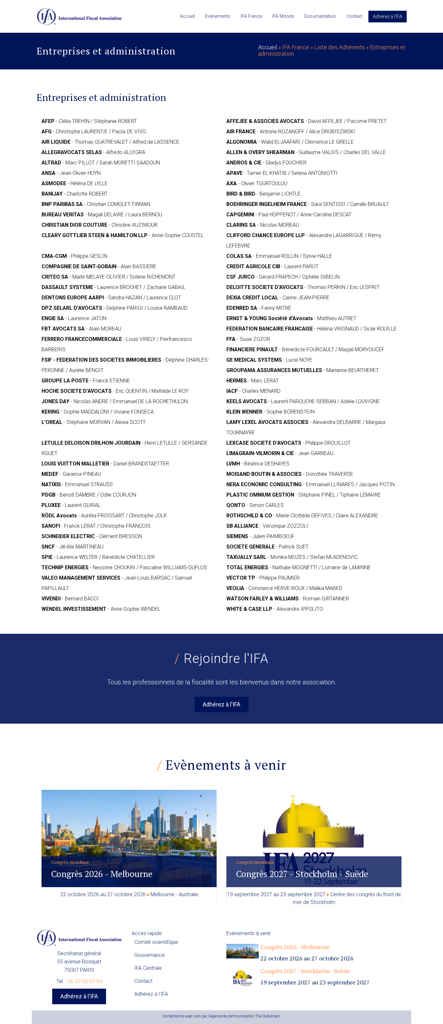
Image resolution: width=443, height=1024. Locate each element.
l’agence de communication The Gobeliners (244, 1016)
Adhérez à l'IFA (387, 16)
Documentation (320, 16)
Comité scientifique (156, 942)
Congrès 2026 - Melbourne (101, 874)
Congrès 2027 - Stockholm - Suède (302, 874)
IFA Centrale (148, 968)
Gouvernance (149, 955)
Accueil (187, 16)
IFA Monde (283, 16)
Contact (354, 16)
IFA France (251, 16)
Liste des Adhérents (339, 47)
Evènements (217, 16)
